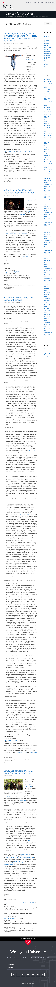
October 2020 (48, 84)
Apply (38, 2)
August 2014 (47, 200)
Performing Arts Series (22, 178)
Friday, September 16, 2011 (11, 740)
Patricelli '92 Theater (8, 930)
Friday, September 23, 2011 (11, 272)
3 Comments (8, 288)
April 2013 (47, 234)
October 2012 (48, 250)
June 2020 (47, 92)
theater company (24, 514)
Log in (46, 349)
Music (28, 211)
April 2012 (47, 262)
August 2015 (47, 172)
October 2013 (48, 222)
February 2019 (48, 114)
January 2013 (48, 240)
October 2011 (48, 278)
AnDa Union (22, 214)
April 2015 (47, 178)
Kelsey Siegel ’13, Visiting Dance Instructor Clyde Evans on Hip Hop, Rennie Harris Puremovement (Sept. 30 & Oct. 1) (20, 37)
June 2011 (47, 288)
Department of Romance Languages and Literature (20, 857)
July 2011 (46, 286)
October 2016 (48, 149)
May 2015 (47, 176)
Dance (6, 175)
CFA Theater (8, 759)
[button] (53, 9)
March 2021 (47, 82)
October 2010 (48, 308)
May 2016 (47, 155)
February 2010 (48, 320)
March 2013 (47, 236)
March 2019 (47, 112)
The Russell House (26, 180)
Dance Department (12, 178)
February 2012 (48, 266)
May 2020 (47, 94)
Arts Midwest (24, 256)
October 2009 (48, 332)
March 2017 (47, 136)
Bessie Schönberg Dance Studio (12, 177)
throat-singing (9, 233)
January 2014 (48, 212)
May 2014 (47, 204)
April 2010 (47, 316)
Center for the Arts (20, 14)
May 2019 (47, 107)
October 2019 (48, 102)
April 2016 (47, 157)
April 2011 (47, 292)
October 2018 (48, 123)
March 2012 (47, 264)
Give (42, 2)
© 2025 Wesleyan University (27, 983)
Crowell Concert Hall (9, 285)
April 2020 (47, 96)
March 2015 (47, 180)
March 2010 (47, 318)
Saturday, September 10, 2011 (26, 902)
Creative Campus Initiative (46, 41)
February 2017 (48, 138)
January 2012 (48, 268)
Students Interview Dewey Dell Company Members (18, 298)
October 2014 (48, 194)
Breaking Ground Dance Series (27, 177)
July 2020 (47, 90)
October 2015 (48, 170)
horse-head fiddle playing (21, 233)
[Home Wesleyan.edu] (28, 943)
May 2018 (47, 126)
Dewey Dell (22, 800)
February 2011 (48, 296)
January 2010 (48, 322)
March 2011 (47, 294)
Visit (35, 2)
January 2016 (48, 164)
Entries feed (47, 351)
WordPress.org (48, 357)
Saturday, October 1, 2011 (24, 151)
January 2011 (48, 298)
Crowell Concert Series (20, 285)
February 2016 (48, 162)
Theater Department (21, 752)
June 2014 (47, 202)
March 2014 (47, 208)
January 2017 (48, 140)
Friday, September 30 (10, 151)
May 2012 (47, 260)
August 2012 (47, 256)
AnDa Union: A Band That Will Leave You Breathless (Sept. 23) (19, 191)
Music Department (30, 285)
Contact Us (11, 964)
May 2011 (47, 290)
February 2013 (48, 238)
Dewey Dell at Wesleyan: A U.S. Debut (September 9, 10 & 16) (18, 772)
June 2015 (47, 174)
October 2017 (48, 133)
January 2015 (48, 184)
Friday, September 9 (9, 902)
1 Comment (7, 762)
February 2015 (48, 182)
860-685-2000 (44, 958)
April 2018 (47, 128)
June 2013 (47, 230)
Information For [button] (49, 2)
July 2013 (47, 228)
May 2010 (47, 314)
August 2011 (47, 284)
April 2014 (47, 206)
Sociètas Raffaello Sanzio (11, 816)
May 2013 (47, 232)
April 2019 (47, 110)
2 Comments (8, 931)
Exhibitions (47, 51)
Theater (10, 757)
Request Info (29, 2)
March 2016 (47, 159)
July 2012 (47, 258)
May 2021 (47, 79)
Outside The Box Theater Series (18, 759)
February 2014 (48, 210)
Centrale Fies (7, 797)
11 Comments (8, 181)
